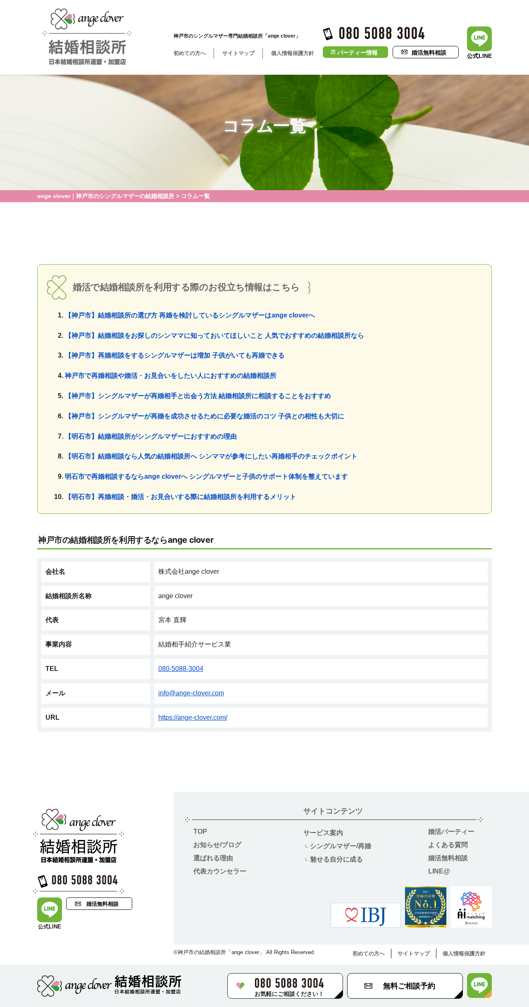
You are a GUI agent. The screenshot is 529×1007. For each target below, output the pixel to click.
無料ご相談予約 (409, 986)
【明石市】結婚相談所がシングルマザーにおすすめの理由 (151, 436)
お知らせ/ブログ (217, 844)
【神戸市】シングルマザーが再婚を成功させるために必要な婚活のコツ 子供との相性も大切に (204, 416)
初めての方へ (190, 53)
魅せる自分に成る (336, 859)
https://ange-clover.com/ (192, 717)
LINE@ (439, 871)
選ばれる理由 (213, 857)
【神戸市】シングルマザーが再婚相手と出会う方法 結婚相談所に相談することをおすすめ (198, 395)
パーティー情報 (357, 52)
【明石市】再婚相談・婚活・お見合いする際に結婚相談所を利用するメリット (180, 496)
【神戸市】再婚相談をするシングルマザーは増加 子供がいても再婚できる (175, 355)
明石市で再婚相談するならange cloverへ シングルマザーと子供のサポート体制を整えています (206, 476)
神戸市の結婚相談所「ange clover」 (221, 952)
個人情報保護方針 (292, 53)
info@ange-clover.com (191, 693)
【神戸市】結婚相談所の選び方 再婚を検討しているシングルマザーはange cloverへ (190, 315)
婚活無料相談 (429, 52)
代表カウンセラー (219, 871)
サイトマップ (238, 53)
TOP (200, 831)
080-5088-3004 (180, 668)
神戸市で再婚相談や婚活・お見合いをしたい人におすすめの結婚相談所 (170, 375)
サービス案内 (323, 832)
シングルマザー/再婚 (340, 846)
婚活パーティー (451, 831)
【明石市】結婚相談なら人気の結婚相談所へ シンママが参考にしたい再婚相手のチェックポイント (211, 456)
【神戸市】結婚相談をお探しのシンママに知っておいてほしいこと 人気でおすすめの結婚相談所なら (214, 335)
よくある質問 (448, 844)
